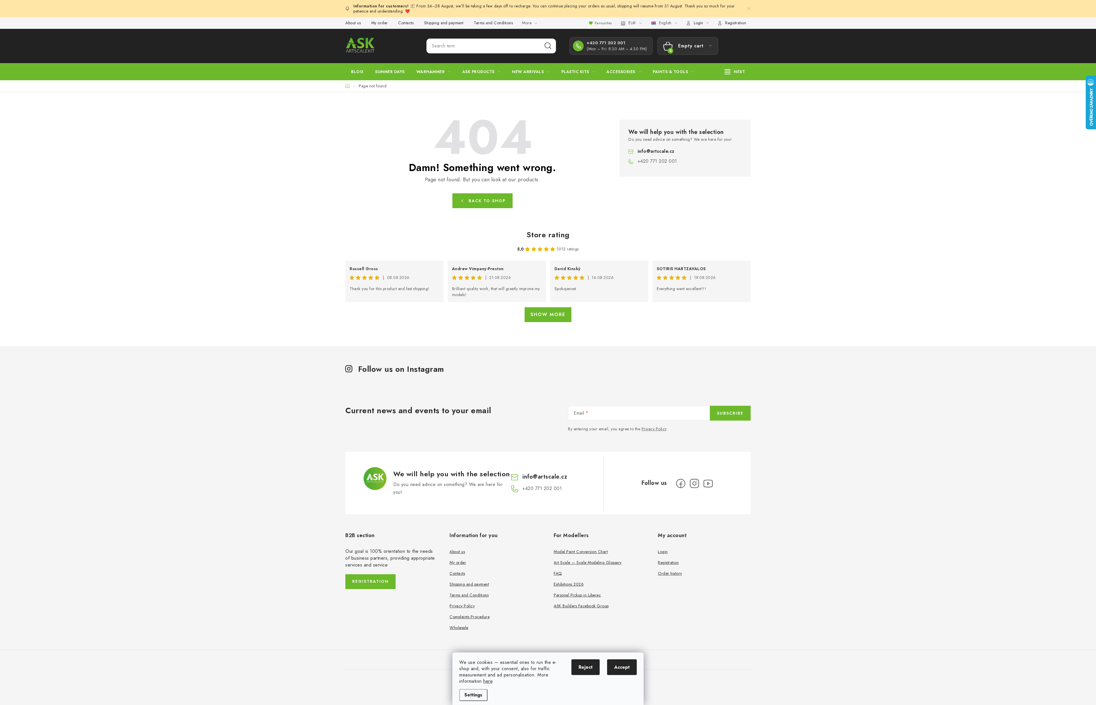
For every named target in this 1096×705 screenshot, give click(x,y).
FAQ (558, 573)
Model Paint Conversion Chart (581, 552)
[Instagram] (694, 483)
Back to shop (487, 201)
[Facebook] (680, 483)
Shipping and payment (444, 23)
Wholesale (459, 627)
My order (379, 23)
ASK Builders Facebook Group (581, 606)
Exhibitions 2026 (569, 584)
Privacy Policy (654, 429)
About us (353, 23)
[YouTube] (708, 483)
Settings (473, 695)
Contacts (406, 23)
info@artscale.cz (656, 151)
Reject (586, 667)
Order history (670, 573)
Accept (622, 667)
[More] (735, 71)
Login (663, 552)
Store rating (548, 234)
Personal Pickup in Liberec (577, 595)
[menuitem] (357, 71)
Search (548, 46)
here (487, 681)
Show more (548, 314)
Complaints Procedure (469, 617)
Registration (735, 23)
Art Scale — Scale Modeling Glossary (588, 562)
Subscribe (730, 413)
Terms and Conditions (493, 23)
